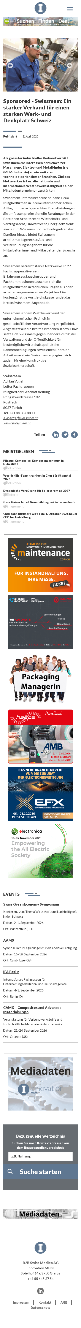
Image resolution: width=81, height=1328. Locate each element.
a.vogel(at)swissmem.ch (20, 418)
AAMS (8, 940)
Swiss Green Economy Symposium (31, 904)
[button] (55, 434)
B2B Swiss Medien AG (41, 1263)
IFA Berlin (11, 972)
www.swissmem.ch (17, 423)
